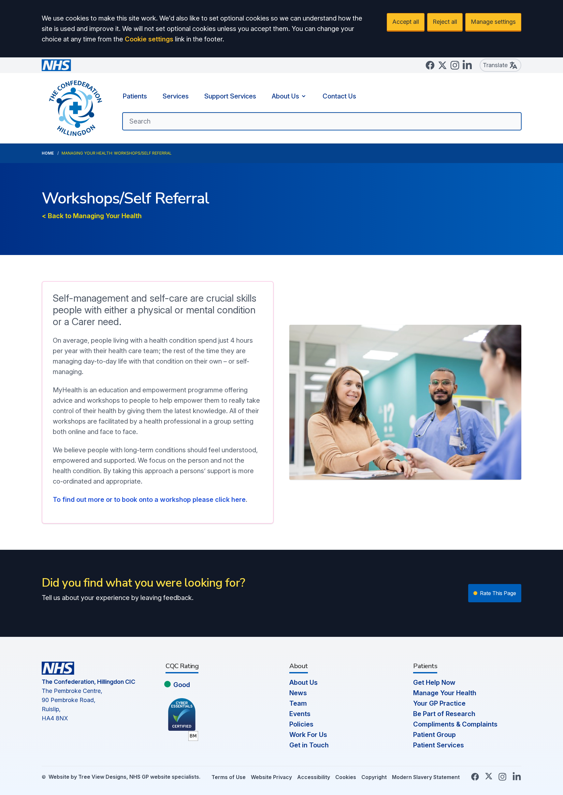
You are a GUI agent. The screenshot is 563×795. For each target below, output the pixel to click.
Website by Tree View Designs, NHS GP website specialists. (124, 776)
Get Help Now (434, 682)
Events (299, 714)
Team (298, 703)
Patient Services (438, 745)
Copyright (374, 777)
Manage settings (493, 21)
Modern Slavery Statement (426, 777)
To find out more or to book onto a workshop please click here (149, 499)
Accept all (405, 21)
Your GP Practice (439, 703)
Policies (301, 724)
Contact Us (339, 96)
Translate (495, 65)
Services (176, 96)
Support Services (230, 96)
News (298, 693)
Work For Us (308, 735)
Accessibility (313, 777)
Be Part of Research (444, 714)
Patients (135, 96)
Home (48, 153)
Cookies (345, 777)
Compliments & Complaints (455, 724)
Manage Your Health (444, 693)
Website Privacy (271, 777)
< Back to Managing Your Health (92, 216)
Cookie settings (149, 39)
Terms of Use (228, 777)
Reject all (445, 21)
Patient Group (434, 735)
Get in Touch (309, 745)
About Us (285, 96)
